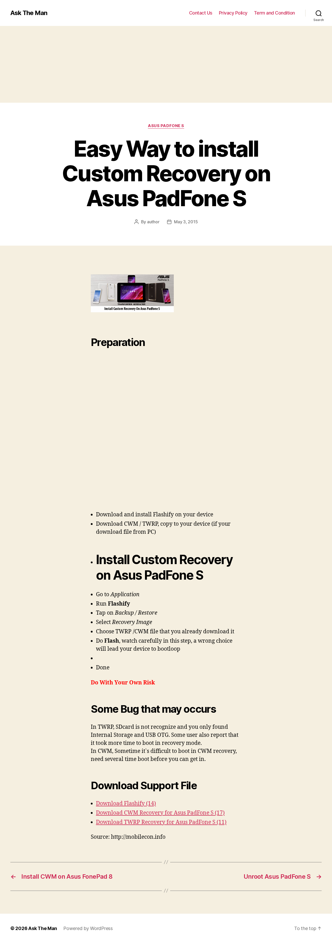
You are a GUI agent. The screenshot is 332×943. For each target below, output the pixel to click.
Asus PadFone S (166, 125)
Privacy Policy (233, 13)
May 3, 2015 (186, 221)
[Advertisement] (155, 64)
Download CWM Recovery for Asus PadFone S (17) (160, 812)
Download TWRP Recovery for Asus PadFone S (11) (161, 822)
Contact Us (200, 13)
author (153, 221)
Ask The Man (28, 13)
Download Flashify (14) (126, 803)
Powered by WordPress (88, 928)
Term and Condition (274, 13)
